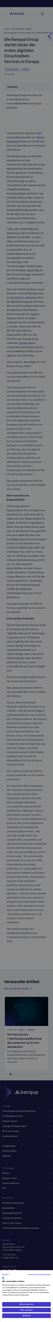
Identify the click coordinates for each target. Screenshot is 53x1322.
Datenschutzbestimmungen (39, 1274)
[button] (5, 1274)
